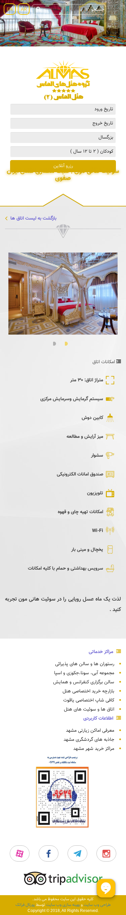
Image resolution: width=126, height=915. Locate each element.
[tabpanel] (63, 293)
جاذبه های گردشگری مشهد (89, 740)
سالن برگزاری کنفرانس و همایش (83, 682)
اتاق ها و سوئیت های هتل (89, 709)
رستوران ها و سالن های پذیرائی (84, 664)
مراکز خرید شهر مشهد (93, 749)
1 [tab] (69, 344)
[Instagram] (106, 853)
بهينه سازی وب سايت (63, 905)
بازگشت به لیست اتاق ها (32, 218)
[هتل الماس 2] (63, 80)
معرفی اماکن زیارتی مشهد (90, 730)
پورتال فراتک (25, 905)
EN (10, 9)
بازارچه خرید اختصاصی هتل (88, 691)
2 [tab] (57, 344)
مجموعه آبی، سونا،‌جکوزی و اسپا (84, 673)
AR (24, 9)
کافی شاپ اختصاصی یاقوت (88, 700)
